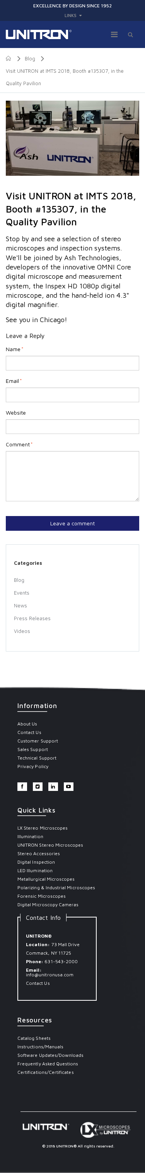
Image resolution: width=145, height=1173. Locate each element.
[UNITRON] (39, 34)
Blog (30, 58)
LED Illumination (35, 870)
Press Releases (32, 618)
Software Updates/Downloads (50, 1055)
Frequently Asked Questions (47, 1064)
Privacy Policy (32, 766)
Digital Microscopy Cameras (48, 904)
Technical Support (36, 758)
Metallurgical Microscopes (46, 879)
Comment (18, 444)
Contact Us (29, 732)
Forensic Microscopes (41, 896)
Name (13, 349)
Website (16, 412)
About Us (27, 724)
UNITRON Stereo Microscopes (50, 845)
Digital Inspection (36, 862)
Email (12, 381)
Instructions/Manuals (40, 1047)
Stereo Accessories (38, 853)
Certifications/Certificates (45, 1072)
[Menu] (114, 34)
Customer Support (37, 741)
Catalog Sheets (34, 1038)
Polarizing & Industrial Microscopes (56, 887)
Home (9, 58)
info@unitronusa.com (49, 975)
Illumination (30, 836)
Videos (22, 631)
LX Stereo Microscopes (42, 828)
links (71, 15)
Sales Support (32, 749)
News (20, 605)
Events (21, 593)
